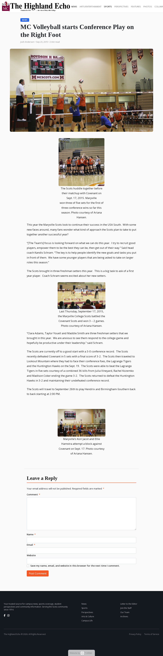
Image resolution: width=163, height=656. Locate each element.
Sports (108, 6)
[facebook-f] (4, 615)
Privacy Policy (135, 634)
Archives (124, 616)
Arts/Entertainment (90, 6)
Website (31, 555)
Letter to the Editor (128, 604)
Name (31, 534)
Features (136, 6)
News (74, 6)
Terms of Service (151, 634)
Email (31, 544)
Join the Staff (125, 608)
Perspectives (121, 6)
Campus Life (87, 620)
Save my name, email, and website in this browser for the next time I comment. (75, 565)
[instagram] (8, 615)
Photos (147, 6)
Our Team (124, 612)
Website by (81, 652)
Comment (33, 494)
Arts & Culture (88, 616)
